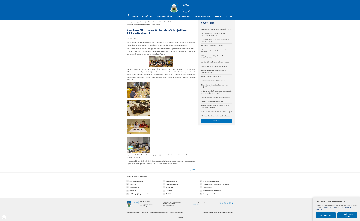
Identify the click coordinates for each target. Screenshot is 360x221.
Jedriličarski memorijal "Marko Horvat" (213, 81)
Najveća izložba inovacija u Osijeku (212, 101)
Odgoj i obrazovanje (140, 22)
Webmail (180, 212)
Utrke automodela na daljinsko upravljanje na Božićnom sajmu (215, 40)
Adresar (218, 16)
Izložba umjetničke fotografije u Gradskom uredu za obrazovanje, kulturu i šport (216, 92)
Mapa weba (145, 212)
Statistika (169, 187)
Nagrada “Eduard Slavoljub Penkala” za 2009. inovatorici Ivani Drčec (215, 106)
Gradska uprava (183, 16)
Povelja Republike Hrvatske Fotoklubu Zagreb (215, 97)
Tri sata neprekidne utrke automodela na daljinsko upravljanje (213, 71)
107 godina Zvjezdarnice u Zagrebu (212, 45)
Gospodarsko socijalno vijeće (212, 190)
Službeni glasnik (171, 181)
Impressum (153, 212)
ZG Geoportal (134, 187)
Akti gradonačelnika (136, 181)
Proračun (132, 190)
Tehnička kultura (152, 22)
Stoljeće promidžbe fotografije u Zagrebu (214, 66)
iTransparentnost (172, 184)
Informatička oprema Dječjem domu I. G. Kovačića (213, 51)
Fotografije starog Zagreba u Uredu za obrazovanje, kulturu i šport (213, 34)
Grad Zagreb (130, 22)
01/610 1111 (195, 204)
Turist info (169, 194)
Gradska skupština (164, 16)
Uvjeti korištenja (163, 212)
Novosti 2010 (167, 22)
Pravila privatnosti (329, 207)
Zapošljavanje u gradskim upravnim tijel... (217, 184)
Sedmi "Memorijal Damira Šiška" (211, 76)
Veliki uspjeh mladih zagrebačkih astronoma (215, 62)
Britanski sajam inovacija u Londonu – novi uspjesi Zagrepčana (214, 86)
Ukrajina (169, 190)
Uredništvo (173, 212)
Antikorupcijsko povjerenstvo (139, 194)
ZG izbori (132, 184)
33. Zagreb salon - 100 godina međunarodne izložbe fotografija (214, 57)
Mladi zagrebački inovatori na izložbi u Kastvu (215, 116)
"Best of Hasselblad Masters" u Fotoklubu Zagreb (216, 112)
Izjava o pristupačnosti (133, 212)
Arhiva (160, 22)
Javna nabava (207, 187)
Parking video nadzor (210, 194)
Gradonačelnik (146, 16)
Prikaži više (216, 121)
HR (231, 16)
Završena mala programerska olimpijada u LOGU (216, 29)
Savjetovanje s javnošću (211, 181)
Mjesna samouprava (202, 16)
